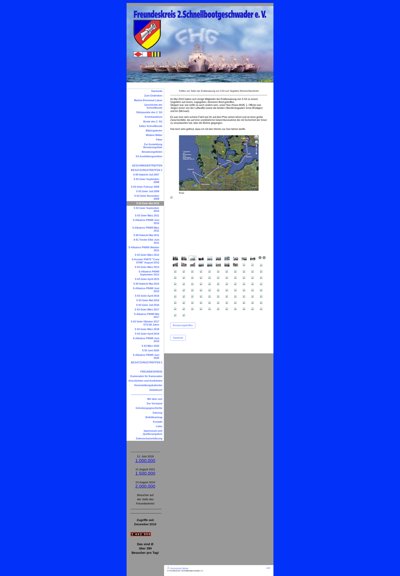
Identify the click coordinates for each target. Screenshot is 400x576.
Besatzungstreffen (183, 325)
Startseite (178, 337)
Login (268, 568)
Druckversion (175, 568)
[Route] (219, 163)
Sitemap (185, 568)
